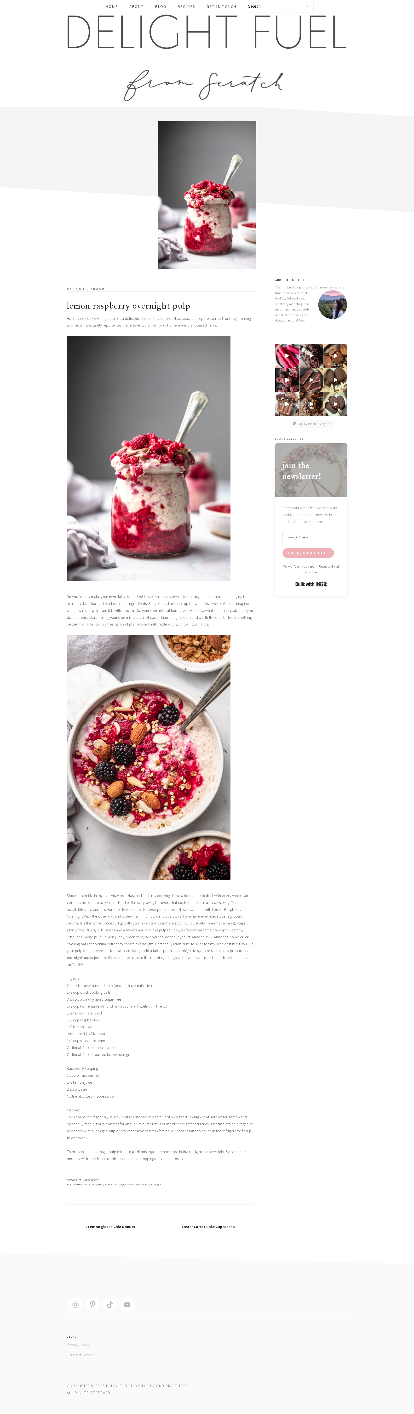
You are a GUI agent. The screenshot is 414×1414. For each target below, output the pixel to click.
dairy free (97, 1184)
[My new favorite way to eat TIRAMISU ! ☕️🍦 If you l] (335, 356)
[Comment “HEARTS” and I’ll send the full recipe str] (287, 380)
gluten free (110, 1184)
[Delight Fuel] (207, 99)
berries (78, 1184)
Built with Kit (311, 584)
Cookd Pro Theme (169, 1385)
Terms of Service (81, 1354)
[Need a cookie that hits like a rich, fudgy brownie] (311, 404)
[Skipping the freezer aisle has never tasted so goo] (287, 404)
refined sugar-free (142, 1184)
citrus (87, 1184)
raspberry (124, 1184)
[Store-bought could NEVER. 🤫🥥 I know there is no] (311, 380)
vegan (157, 1184)
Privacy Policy (78, 1344)
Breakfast (97, 289)
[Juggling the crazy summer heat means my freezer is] (335, 404)
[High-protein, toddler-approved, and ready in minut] (311, 356)
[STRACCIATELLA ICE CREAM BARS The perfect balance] (335, 380)
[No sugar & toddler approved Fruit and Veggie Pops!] (287, 356)
